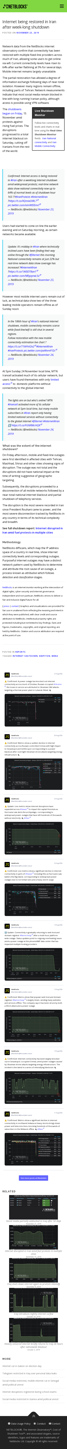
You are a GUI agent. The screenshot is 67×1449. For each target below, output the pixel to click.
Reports (20, 651)
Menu (62, 6)
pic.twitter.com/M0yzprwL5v (23, 276)
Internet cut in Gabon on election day (21, 1366)
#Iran (14, 180)
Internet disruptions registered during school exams (29, 1391)
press (6, 606)
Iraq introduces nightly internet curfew (33, 1313)
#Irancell (13, 404)
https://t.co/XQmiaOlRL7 (23, 201)
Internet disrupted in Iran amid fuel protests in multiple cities (33, 1252)
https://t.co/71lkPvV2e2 (21, 346)
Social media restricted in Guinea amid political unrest (30, 1399)
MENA (55, 656)
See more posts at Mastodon (34, 1178)
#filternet (34, 255)
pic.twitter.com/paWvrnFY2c (39, 350)
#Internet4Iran (39, 197)
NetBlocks (7, 587)
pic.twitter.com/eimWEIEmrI (23, 205)
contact (15, 606)
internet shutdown (25, 656)
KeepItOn (44, 656)
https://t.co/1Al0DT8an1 (22, 271)
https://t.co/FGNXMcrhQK (26, 425)
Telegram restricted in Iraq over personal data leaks (29, 1373)
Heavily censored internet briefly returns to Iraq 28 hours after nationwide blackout (33, 1345)
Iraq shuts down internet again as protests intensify (33, 1283)
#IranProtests (22, 197)
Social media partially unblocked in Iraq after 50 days (33, 1220)
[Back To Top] (33, 1416)
